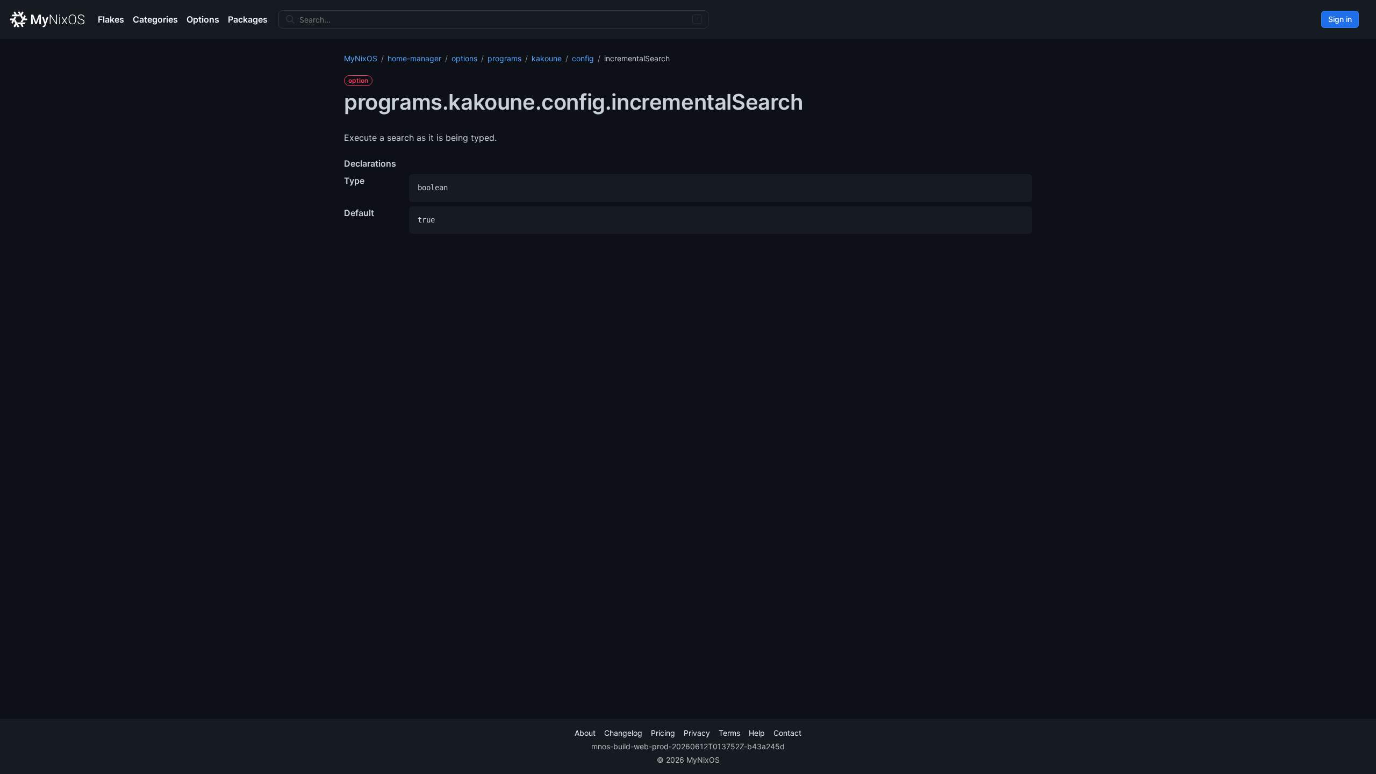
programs (504, 58)
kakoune (547, 58)
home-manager (414, 58)
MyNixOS (360, 58)
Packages (248, 19)
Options (203, 19)
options (464, 58)
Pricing (663, 732)
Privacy (697, 732)
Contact (787, 732)
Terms (729, 732)
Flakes (111, 19)
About (585, 732)
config (583, 58)
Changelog (623, 732)
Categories (155, 19)
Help (757, 732)
